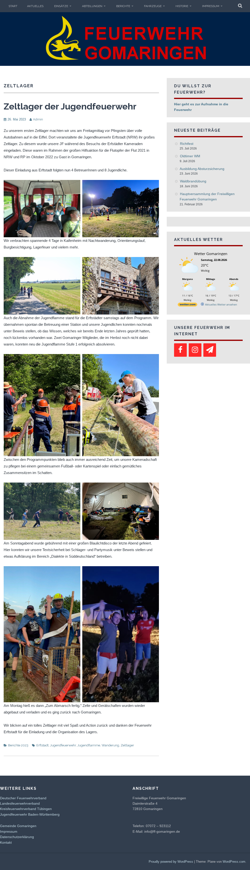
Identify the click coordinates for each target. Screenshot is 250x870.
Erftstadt (42, 745)
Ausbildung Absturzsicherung (202, 169)
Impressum (210, 6)
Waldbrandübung (193, 181)
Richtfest (186, 144)
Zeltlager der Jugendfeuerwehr (70, 106)
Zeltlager (127, 745)
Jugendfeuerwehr (63, 745)
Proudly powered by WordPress (171, 861)
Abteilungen (92, 6)
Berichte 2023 (18, 745)
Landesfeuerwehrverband (20, 803)
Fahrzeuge (153, 6)
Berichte (123, 6)
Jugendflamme (88, 745)
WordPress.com (234, 861)
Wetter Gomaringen (210, 253)
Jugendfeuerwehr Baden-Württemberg (30, 814)
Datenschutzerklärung (17, 837)
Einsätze (61, 6)
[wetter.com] (187, 305)
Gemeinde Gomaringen (18, 826)
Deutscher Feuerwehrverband (23, 798)
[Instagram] (195, 350)
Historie (182, 6)
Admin (38, 119)
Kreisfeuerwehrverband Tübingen (26, 809)
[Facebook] (180, 350)
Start (13, 6)
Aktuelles (35, 6)
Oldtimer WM (190, 156)
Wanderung (110, 745)
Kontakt (6, 842)
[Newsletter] (209, 350)
